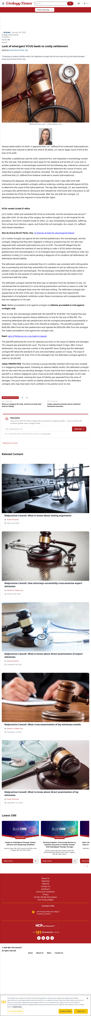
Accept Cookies (65, 1011)
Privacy (45, 894)
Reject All (80, 1011)
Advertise (45, 881)
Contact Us (45, 886)
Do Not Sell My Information (45, 897)
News (49, 953)
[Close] (87, 998)
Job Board (45, 889)
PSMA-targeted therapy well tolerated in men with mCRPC (66, 405)
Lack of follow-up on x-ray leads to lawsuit (27, 336)
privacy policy (46, 434)
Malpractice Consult (10, 443)
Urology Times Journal (10, 35)
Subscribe (78, 429)
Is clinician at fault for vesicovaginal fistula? (54, 233)
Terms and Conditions (45, 892)
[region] (45, 1005)
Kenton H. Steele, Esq (15, 590)
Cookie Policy (17, 1007)
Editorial (45, 883)
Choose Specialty (43, 10)
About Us (45, 878)
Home (30, 953)
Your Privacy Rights (46, 900)
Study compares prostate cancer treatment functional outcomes (18, 405)
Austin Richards (13, 519)
